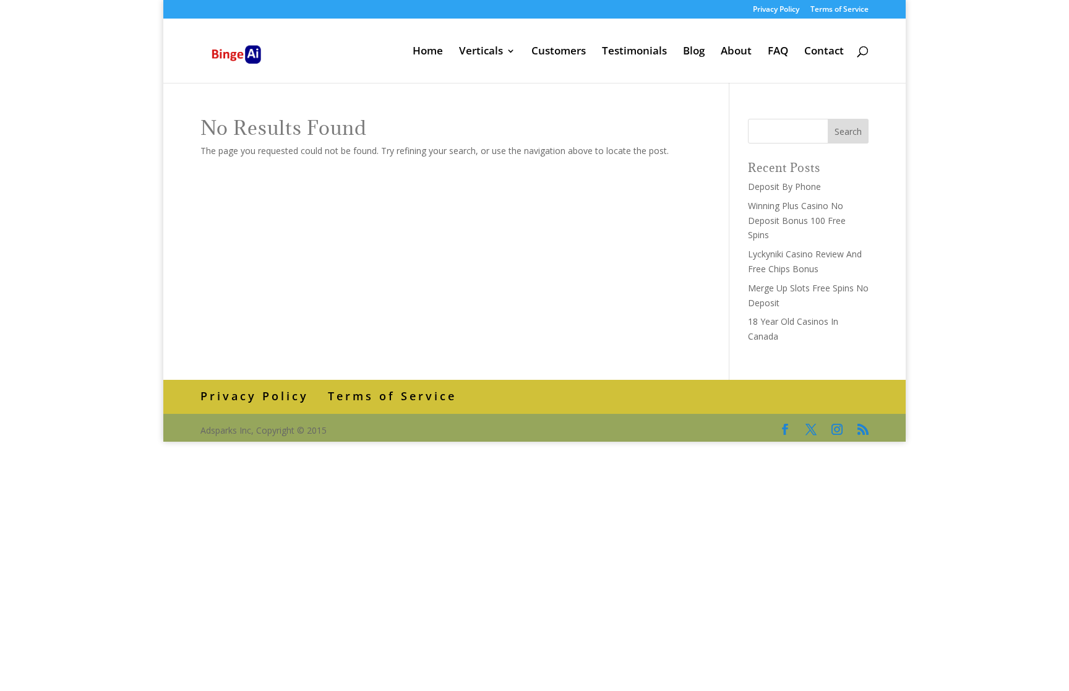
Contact (824, 52)
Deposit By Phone (784, 186)
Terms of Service (839, 10)
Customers (558, 52)
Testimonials (634, 52)
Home (428, 52)
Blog (694, 52)
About (736, 52)
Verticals (481, 52)
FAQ (778, 52)
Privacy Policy (776, 10)
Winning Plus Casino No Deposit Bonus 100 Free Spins (797, 220)
